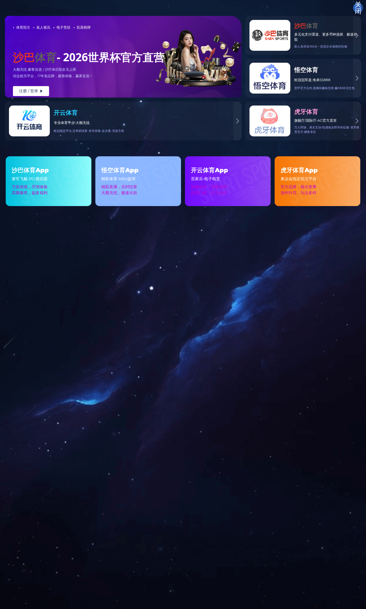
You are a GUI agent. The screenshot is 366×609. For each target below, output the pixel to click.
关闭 (358, 8)
